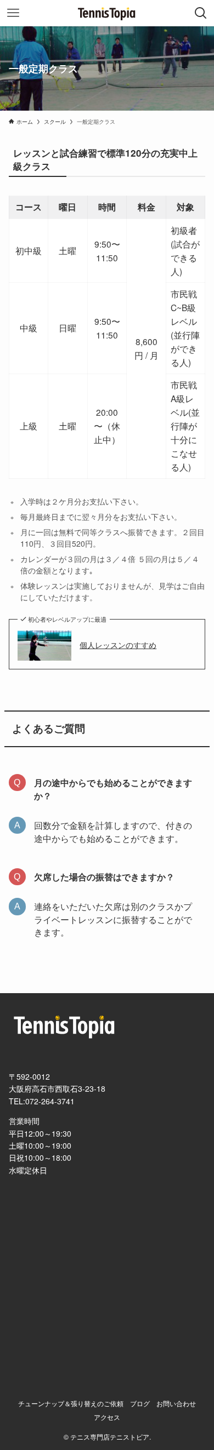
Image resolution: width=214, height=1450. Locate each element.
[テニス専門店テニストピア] (107, 13)
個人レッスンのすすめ (118, 645)
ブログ (140, 1403)
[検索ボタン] (201, 13)
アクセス (107, 1417)
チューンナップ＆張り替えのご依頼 (70, 1403)
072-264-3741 (50, 1101)
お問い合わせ (176, 1403)
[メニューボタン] (13, 13)
